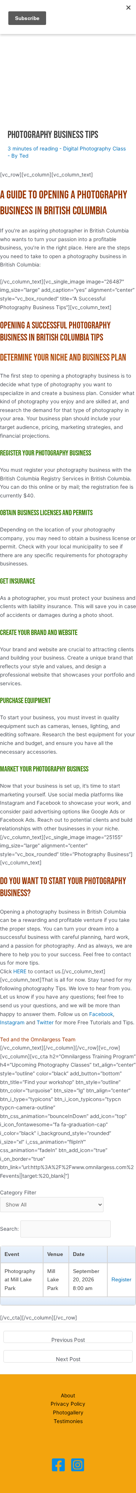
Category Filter (18, 1192)
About (68, 1395)
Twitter (45, 1022)
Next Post (68, 1359)
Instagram (12, 1022)
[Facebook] (58, 1464)
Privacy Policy (68, 1404)
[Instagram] (77, 1464)
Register (121, 1279)
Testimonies (68, 1421)
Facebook (101, 1014)
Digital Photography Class (94, 149)
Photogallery (68, 1412)
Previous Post (68, 1340)
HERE (19, 971)
